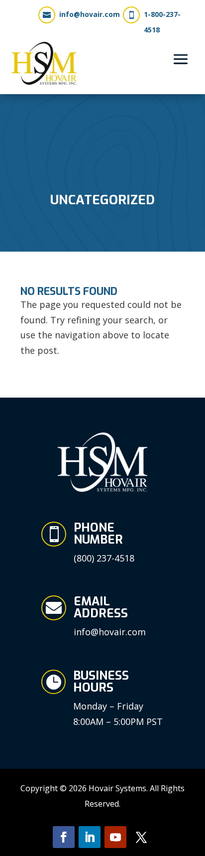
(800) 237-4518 (104, 558)
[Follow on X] (141, 837)
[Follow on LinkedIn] (90, 837)
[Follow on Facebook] (64, 837)
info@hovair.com (89, 14)
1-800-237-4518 (162, 21)
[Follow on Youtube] (115, 837)
